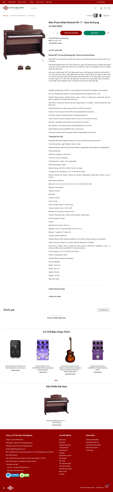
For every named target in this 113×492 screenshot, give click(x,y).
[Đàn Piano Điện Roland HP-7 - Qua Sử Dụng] (56, 404)
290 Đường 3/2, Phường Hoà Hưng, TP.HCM (22, 461)
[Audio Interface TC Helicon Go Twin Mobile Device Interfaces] (15, 350)
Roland (60, 43)
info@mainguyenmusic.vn (18, 449)
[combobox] (63, 8)
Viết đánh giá (103, 310)
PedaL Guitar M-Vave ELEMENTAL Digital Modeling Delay (97, 368)
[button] (40, 42)
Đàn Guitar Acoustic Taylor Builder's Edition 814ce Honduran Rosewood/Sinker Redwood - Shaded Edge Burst (70, 368)
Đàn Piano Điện (64, 38)
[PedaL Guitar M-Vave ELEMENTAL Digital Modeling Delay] (97, 350)
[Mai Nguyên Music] (13, 8)
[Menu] (4, 488)
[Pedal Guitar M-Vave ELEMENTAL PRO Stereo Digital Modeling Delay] (43, 350)
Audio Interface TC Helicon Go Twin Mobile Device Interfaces (15, 367)
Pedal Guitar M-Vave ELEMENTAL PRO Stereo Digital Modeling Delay (42, 368)
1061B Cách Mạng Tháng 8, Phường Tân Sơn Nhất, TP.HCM (27, 458)
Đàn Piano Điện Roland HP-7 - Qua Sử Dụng (56, 421)
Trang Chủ (5, 15)
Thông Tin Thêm (55, 296)
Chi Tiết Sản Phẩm (55, 50)
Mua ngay (94, 33)
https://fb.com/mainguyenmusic (22, 446)
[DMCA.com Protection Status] (24, 475)
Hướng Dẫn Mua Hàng (57, 289)
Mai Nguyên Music (90, 487)
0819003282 (19, 439)
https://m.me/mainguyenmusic (23, 443)
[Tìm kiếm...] (95, 8)
